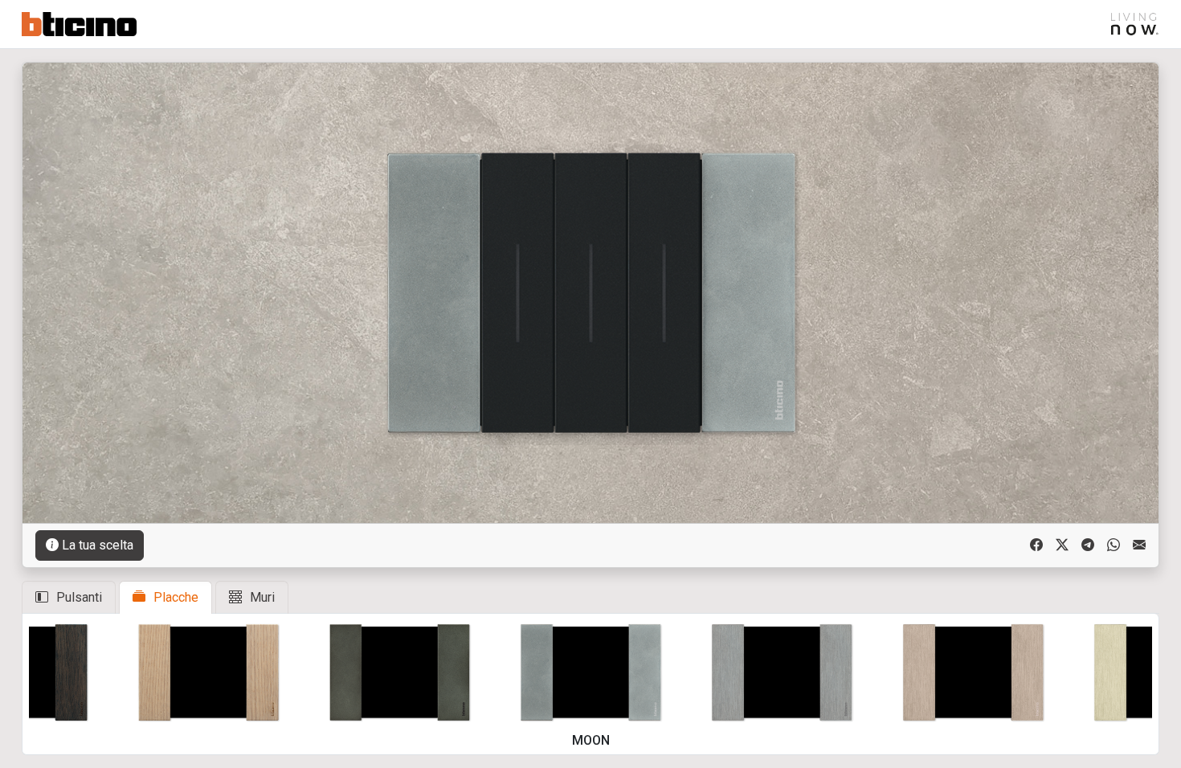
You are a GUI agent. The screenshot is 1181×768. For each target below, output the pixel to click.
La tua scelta (97, 545)
